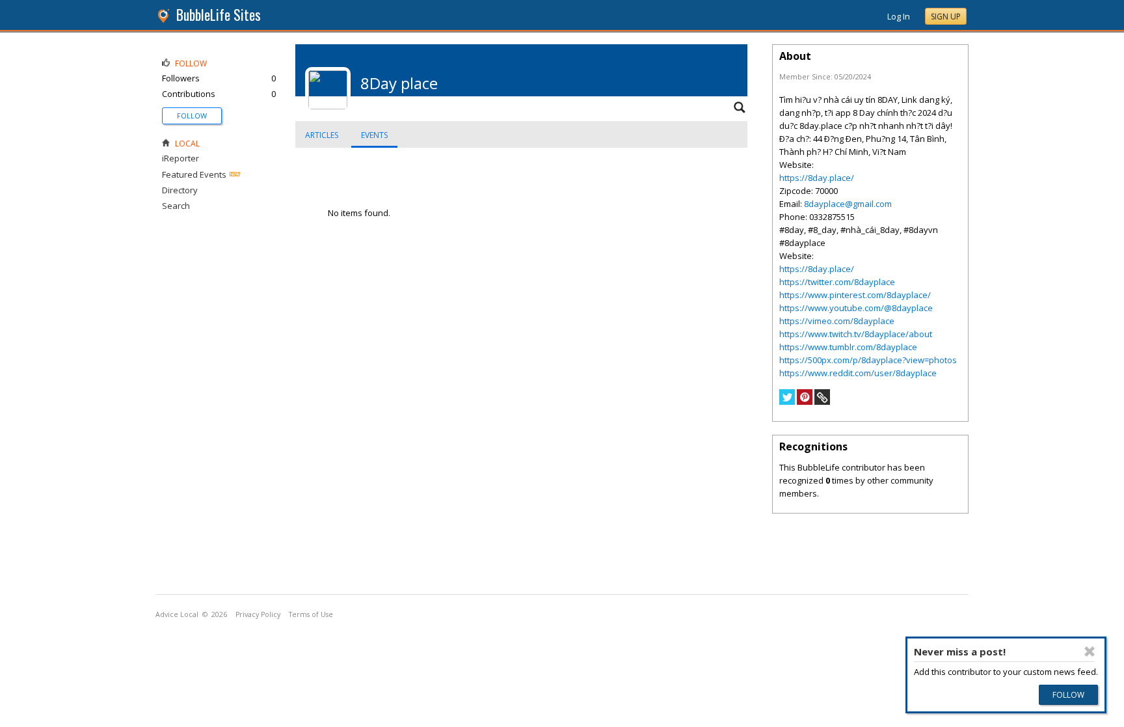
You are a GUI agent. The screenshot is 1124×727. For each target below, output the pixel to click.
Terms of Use (311, 614)
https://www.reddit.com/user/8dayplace (858, 373)
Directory (180, 190)
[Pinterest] (804, 401)
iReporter (180, 158)
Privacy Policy (257, 614)
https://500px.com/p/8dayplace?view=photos (868, 360)
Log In (898, 16)
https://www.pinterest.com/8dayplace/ (855, 295)
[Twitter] (787, 401)
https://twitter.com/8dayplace (837, 282)
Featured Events (194, 174)
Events (374, 135)
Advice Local (176, 614)
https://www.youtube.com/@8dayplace (856, 308)
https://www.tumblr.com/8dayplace (848, 347)
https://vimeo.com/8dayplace (836, 321)
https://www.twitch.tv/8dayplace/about (855, 334)
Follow (192, 115)
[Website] (822, 401)
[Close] (1089, 651)
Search (176, 206)
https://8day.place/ (816, 178)
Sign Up (946, 16)
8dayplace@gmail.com (848, 204)
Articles (321, 135)
